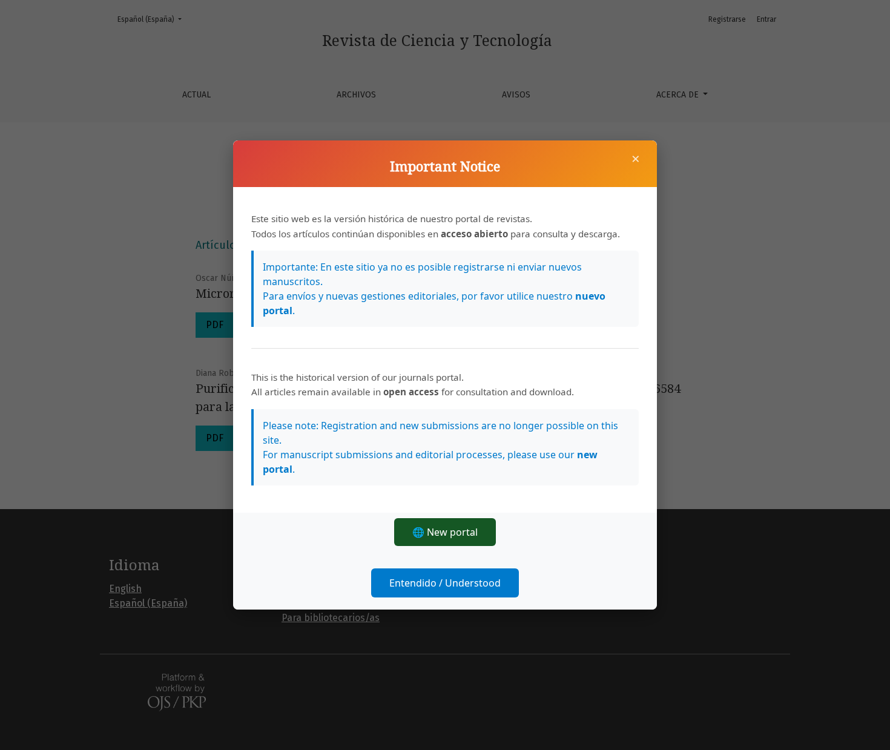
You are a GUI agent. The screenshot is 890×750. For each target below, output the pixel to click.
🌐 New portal (445, 532)
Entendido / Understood (445, 583)
